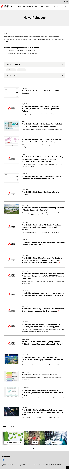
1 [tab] (33, 448)
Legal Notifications (56, 464)
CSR (67, 2)
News (41, 6)
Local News (21, 70)
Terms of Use (22, 464)
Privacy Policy (33, 464)
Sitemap (22, 466)
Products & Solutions (28, 6)
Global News (11, 70)
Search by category (13, 64)
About (19, 6)
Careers (36, 6)
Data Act (42, 464)
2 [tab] (35, 448)
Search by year (11, 75)
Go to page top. (67, 467)
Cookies (48, 464)
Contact (47, 6)
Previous (30, 448)
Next (38, 448)
